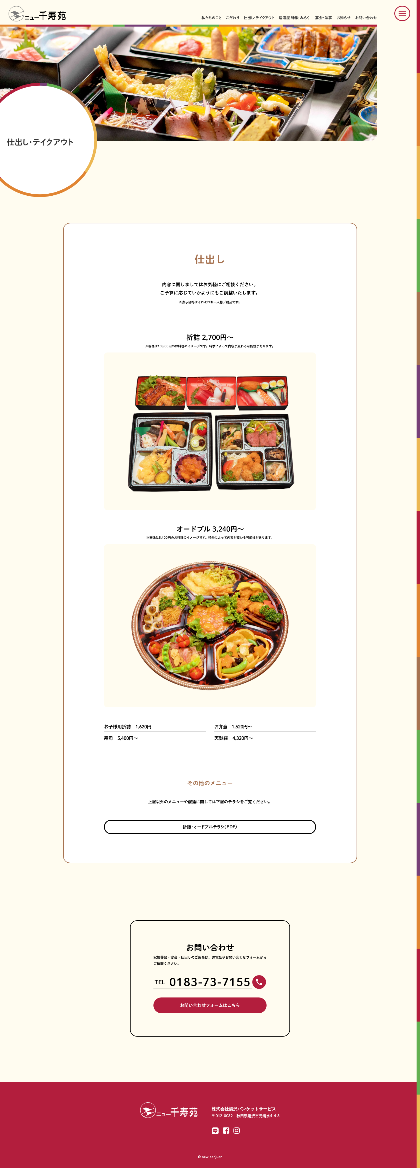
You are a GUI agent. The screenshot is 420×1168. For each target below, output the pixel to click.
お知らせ (344, 18)
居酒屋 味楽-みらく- (295, 18)
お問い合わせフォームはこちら (210, 1005)
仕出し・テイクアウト (259, 18)
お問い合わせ (366, 18)
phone (259, 982)
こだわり (232, 18)
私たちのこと (211, 18)
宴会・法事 (323, 18)
